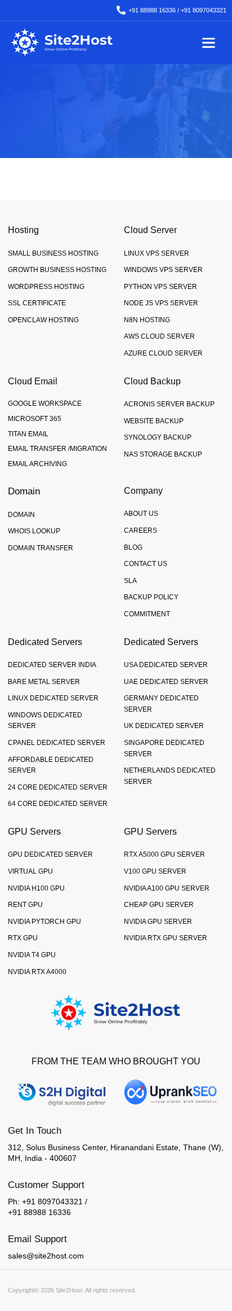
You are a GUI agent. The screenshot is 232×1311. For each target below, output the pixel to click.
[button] (209, 42)
